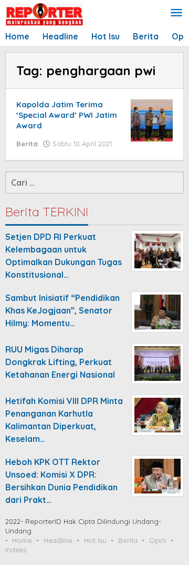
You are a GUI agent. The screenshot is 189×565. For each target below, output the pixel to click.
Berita (27, 143)
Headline (58, 540)
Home (22, 540)
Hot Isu (95, 540)
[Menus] (176, 13)
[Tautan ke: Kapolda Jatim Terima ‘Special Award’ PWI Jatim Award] (152, 119)
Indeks (15, 550)
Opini (157, 540)
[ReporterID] (44, 13)
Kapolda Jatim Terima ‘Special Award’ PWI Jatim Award (66, 114)
